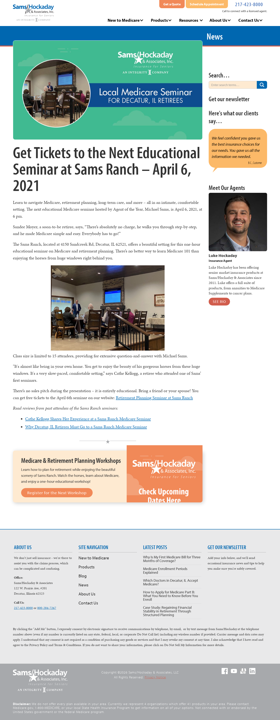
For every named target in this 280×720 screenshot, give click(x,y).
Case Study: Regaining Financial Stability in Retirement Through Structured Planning (167, 611)
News (83, 584)
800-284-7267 (46, 607)
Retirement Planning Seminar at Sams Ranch (154, 398)
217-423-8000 (249, 4)
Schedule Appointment (207, 4)
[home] (33, 13)
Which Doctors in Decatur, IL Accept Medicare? (170, 582)
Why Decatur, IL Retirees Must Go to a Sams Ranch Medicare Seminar (86, 427)
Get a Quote (172, 4)
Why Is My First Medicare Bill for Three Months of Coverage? (171, 559)
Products (86, 566)
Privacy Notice (155, 677)
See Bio (219, 301)
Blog (83, 575)
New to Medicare (94, 557)
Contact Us (88, 602)
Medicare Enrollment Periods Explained (165, 570)
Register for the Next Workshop (57, 492)
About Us (87, 593)
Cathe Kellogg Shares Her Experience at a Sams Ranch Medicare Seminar (88, 419)
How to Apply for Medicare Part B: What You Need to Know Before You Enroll (170, 596)
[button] (126, 20)
